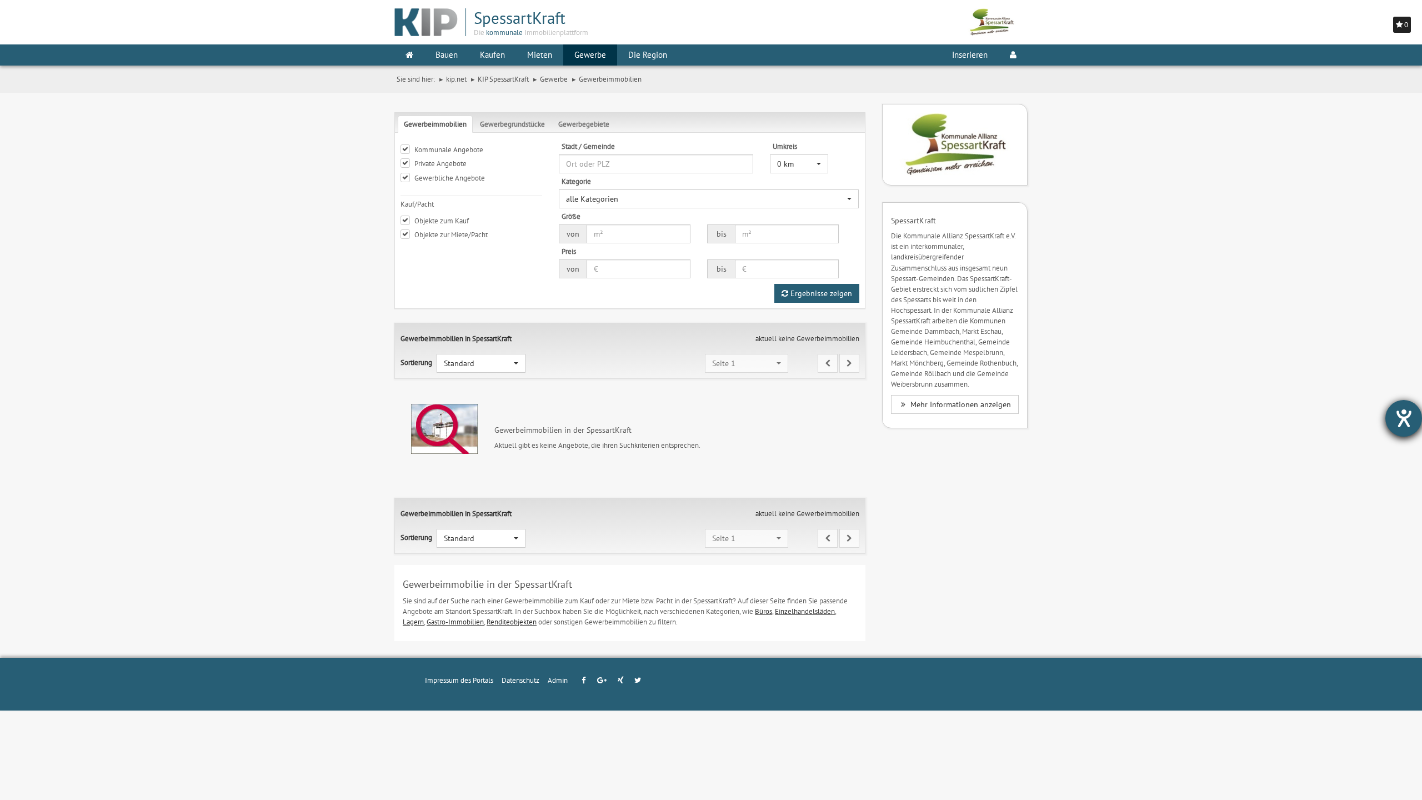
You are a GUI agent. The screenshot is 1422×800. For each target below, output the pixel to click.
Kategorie (576, 181)
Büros (763, 611)
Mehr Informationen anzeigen (959, 404)
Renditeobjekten (512, 622)
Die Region (647, 54)
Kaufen (492, 54)
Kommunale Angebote (448, 149)
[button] (799, 163)
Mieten (539, 54)
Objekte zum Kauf (441, 221)
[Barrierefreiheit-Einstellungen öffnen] (1403, 418)
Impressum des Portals (459, 680)
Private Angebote (440, 163)
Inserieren (970, 54)
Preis (569, 251)
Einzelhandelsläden (805, 611)
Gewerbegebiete (583, 124)
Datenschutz (520, 680)
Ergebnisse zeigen (820, 293)
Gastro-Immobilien (455, 622)
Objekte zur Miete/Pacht (451, 234)
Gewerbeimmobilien (435, 124)
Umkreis (785, 146)
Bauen (446, 54)
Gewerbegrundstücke (512, 124)
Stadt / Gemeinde (588, 146)
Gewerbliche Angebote (449, 178)
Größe (571, 216)
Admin (558, 680)
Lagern (413, 622)
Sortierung (416, 362)
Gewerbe (590, 54)
